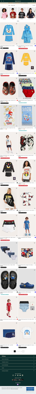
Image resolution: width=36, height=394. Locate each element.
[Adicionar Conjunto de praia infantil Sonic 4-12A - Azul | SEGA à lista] (16, 24)
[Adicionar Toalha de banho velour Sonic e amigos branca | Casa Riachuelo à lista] (16, 106)
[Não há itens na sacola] (34, 1)
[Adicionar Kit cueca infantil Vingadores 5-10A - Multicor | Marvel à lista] (16, 215)
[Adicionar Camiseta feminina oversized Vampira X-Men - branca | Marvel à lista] (34, 161)
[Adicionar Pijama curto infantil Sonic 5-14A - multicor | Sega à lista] (16, 133)
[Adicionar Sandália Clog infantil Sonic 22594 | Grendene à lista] (16, 270)
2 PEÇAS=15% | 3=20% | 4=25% (4, 48)
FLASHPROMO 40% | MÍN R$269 (5, 75)
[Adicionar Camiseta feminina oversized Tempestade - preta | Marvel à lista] (16, 188)
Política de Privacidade (14, 388)
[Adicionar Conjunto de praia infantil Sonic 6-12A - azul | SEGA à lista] (16, 51)
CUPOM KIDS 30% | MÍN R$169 (23, 102)
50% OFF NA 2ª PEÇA (3, 212)
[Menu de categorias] (1, 1)
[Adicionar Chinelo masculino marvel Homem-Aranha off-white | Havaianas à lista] (34, 133)
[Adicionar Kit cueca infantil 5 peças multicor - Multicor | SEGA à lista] (16, 243)
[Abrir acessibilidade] (34, 11)
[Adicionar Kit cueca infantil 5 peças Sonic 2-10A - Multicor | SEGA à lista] (34, 297)
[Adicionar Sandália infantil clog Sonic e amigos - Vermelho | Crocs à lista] (16, 78)
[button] (30, 391)
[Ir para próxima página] (23, 351)
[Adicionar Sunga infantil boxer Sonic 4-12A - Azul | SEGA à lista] (16, 323)
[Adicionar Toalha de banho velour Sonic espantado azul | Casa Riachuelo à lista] (34, 106)
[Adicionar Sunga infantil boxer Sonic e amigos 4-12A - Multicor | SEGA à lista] (34, 243)
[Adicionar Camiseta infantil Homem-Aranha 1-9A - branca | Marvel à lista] (34, 188)
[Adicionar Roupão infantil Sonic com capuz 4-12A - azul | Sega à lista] (34, 24)
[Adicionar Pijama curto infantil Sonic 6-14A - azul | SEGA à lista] (34, 215)
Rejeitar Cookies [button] (30, 389)
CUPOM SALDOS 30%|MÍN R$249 (23, 48)
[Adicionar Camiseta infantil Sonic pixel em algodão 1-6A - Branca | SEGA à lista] (34, 323)
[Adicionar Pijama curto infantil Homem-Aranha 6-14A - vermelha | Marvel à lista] (16, 297)
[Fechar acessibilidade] (35, 9)
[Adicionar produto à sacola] (16, 44)
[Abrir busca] (3, 1)
